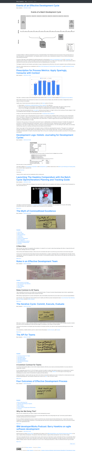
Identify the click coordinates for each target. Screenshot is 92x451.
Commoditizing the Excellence (23, 241)
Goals (44, 103)
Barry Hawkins (29, 447)
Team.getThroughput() (21, 358)
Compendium (30, 1)
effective (54, 371)
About (35, 1)
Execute (52, 329)
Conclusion (19, 243)
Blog (26, 1)
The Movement (20, 237)
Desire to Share (20, 233)
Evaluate (58, 329)
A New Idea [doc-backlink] (21, 246)
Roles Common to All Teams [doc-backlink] (27, 290)
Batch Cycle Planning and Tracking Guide (47, 66)
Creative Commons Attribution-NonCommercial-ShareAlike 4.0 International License (58, 450)
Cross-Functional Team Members (24, 283)
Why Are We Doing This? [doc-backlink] (26, 411)
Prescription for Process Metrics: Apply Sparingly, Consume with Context (41, 71)
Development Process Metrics (66, 97)
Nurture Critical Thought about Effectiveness (26, 407)
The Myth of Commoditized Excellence (36, 211)
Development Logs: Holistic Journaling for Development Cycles (44, 136)
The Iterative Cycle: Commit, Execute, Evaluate (40, 304)
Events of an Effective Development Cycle (37, 5)
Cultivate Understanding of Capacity (24, 403)
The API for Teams (25, 334)
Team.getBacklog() (21, 357)
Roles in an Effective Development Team (37, 261)
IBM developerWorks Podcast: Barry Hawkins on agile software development (43, 427)
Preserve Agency (20, 406)
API (46, 376)
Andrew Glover (30, 433)
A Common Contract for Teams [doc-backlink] (28, 365)
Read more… (19, 208)
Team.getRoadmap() (21, 359)
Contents (18, 230)
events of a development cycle (56, 59)
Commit (49, 329)
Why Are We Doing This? (22, 402)
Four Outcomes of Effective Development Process (41, 381)
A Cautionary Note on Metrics (48, 113)
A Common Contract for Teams (23, 355)
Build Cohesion (20, 404)
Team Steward (20, 285)
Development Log (59, 66)
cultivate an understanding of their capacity (35, 105)
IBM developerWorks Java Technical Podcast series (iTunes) (60, 433)
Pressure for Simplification (22, 238)
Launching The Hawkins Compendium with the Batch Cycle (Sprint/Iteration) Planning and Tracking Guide (43, 178)
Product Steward (20, 286)
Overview (22, 170)
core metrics (35, 110)
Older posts (72, 443)
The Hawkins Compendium (31, 166)
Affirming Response (21, 234)
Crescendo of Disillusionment (23, 242)
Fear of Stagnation (21, 239)
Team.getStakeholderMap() (22, 361)
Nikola (39, 447)
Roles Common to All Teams (23, 282)
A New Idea (19, 232)
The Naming (19, 235)
